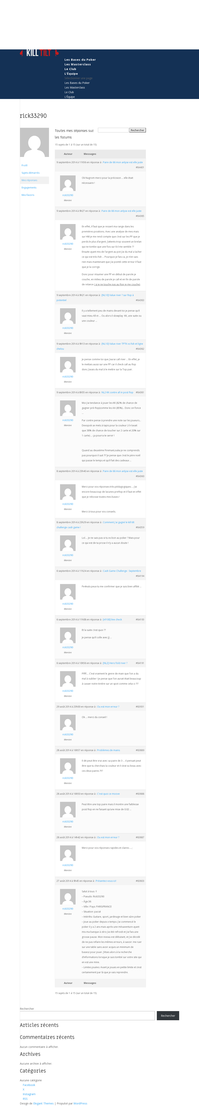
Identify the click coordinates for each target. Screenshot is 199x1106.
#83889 (140, 750)
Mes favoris (28, 195)
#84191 (140, 663)
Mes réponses (29, 180)
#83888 (140, 793)
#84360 (140, 476)
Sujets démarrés (30, 172)
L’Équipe (71, 73)
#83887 (140, 837)
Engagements (29, 187)
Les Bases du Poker (80, 59)
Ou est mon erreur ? (108, 706)
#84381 (140, 392)
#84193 (140, 619)
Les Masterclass (78, 64)
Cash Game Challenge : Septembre (122, 571)
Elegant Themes (43, 1103)
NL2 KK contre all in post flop (117, 392)
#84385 (140, 216)
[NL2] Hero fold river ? (115, 663)
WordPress (80, 1103)
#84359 (140, 527)
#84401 (140, 167)
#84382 (140, 348)
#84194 (140, 576)
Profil (24, 165)
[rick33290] (34, 160)
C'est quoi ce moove (108, 793)
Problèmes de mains (108, 750)
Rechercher (27, 1009)
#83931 (140, 706)
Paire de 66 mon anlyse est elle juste (123, 162)
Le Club (70, 69)
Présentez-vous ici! (106, 881)
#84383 (140, 300)
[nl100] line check (112, 619)
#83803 (140, 881)
